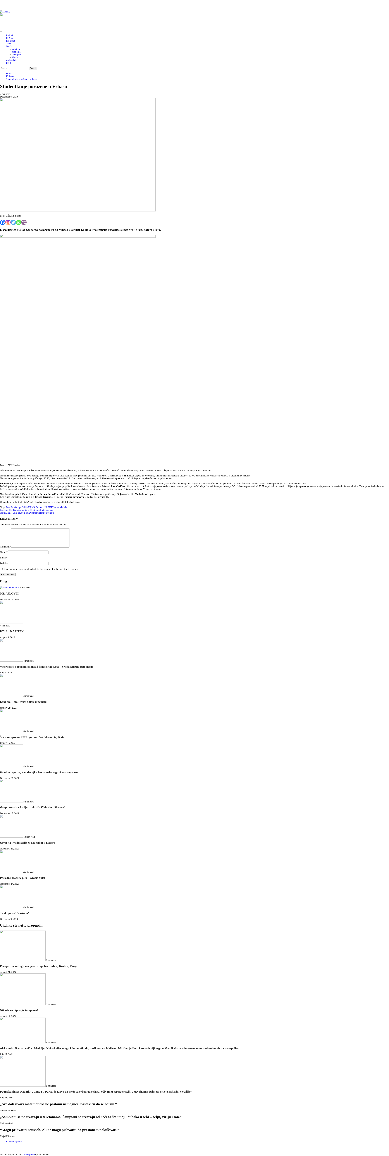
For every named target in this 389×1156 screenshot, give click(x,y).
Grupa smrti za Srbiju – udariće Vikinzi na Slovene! (32, 807)
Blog (8, 62)
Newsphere (29, 1154)
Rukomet (10, 41)
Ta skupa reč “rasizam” (14, 913)
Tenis (8, 43)
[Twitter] (13, 222)
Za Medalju (11, 60)
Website (4, 563)
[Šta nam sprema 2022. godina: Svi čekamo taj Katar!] (11, 731)
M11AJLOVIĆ (9, 593)
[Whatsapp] (18, 222)
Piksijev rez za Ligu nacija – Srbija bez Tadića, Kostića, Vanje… (40, 966)
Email (3, 557)
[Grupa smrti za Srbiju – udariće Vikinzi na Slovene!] (11, 801)
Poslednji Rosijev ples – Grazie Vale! (22, 877)
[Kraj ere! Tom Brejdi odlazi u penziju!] (11, 696)
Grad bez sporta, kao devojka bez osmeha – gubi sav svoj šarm (39, 772)
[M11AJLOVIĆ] (10, 587)
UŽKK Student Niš (37, 507)
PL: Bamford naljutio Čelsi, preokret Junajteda (26, 510)
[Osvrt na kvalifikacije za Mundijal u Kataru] (11, 836)
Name (4, 552)
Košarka (10, 38)
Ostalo (9, 46)
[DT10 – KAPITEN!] (11, 623)
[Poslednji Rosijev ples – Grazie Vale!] (11, 872)
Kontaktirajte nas (14, 1141)
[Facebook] (2, 222)
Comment (5, 546)
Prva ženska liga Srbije (17, 507)
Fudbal (9, 35)
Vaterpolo (16, 54)
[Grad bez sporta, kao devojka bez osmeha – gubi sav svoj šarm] (11, 766)
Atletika (16, 49)
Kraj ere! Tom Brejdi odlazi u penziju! (24, 701)
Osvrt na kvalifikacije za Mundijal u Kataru (27, 842)
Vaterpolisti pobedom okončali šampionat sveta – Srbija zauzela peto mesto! (47, 666)
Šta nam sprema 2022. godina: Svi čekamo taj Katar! (33, 737)
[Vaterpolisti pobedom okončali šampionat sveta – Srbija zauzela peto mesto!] (11, 660)
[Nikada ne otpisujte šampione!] (23, 1004)
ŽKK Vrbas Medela (57, 507)
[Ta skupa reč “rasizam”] (11, 907)
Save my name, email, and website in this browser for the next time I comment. (41, 569)
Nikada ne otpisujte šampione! (19, 1010)
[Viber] (24, 222)
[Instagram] (8, 222)
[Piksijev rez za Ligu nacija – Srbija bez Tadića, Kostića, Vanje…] (23, 960)
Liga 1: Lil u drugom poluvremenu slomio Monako (27, 512)
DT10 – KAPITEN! (12, 631)
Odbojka (16, 52)
